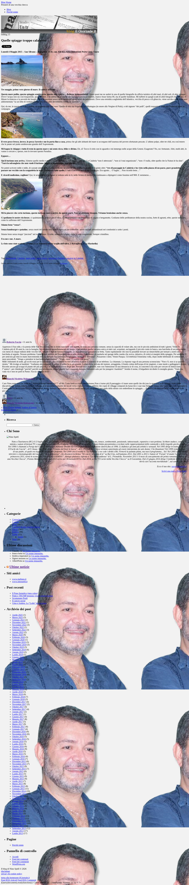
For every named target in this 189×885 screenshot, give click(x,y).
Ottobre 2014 (18, 796)
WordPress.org (18, 864)
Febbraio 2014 (18, 816)
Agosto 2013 (18, 831)
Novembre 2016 (19, 734)
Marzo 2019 (17, 664)
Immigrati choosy (8, 410)
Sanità (15, 534)
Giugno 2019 (18, 657)
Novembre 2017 (19, 704)
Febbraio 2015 (18, 786)
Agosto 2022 (18, 632)
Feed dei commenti (20, 861)
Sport (14, 539)
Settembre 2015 (19, 769)
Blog (9, 9)
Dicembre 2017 (19, 702)
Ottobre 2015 (18, 766)
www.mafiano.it (19, 579)
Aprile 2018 (17, 692)
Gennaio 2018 (18, 699)
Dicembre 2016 (19, 731)
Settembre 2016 (19, 739)
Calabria (21, 258)
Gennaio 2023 (18, 620)
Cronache (63, 263)
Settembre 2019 (19, 650)
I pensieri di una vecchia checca (26, 527)
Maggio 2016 (18, 749)
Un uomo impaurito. (31, 551)
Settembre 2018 (19, 679)
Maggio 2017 (18, 719)
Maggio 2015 (18, 779)
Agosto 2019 (18, 652)
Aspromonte (10, 258)
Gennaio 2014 (18, 818)
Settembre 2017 (19, 709)
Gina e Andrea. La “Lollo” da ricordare (29, 603)
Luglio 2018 (17, 684)
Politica (15, 532)
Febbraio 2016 (18, 756)
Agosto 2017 (18, 712)
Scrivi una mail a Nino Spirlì (174, 471)
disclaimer (5, 871)
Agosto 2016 (18, 741)
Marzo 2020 (17, 635)
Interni (15, 529)
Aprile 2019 (17, 662)
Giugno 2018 (18, 687)
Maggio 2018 (18, 689)
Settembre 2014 (19, 798)
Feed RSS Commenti (27, 880)
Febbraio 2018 (18, 697)
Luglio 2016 (17, 744)
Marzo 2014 (17, 813)
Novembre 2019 (19, 645)
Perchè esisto (12, 12)
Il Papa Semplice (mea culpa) (25, 593)
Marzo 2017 (17, 724)
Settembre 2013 (19, 828)
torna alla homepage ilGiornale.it (15, 877)
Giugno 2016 (18, 746)
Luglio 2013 (17, 833)
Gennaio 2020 (18, 640)
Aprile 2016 (17, 751)
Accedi (15, 856)
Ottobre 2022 (18, 627)
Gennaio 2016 (18, 759)
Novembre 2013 (19, 823)
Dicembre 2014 (19, 791)
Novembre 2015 (19, 764)
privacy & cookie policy (11, 874)
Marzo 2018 (17, 694)
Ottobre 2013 (18, 826)
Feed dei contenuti (20, 859)
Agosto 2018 (18, 682)
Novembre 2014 (19, 793)
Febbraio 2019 (18, 667)
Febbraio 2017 (18, 726)
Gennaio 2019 (18, 669)
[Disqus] (94, 301)
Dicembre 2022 (19, 622)
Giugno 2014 (18, 806)
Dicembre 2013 (19, 821)
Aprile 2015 (17, 781)
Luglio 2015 (17, 774)
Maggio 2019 (18, 659)
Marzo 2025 (17, 617)
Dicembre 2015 (19, 761)
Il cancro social (18, 601)
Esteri (14, 524)
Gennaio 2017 (18, 729)
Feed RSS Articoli (9, 880)
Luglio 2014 (17, 803)
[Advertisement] (27, 492)
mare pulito (31, 258)
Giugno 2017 (18, 717)
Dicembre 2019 (19, 642)
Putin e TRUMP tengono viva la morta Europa (32, 596)
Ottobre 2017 (18, 707)
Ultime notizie (19, 567)
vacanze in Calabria (74, 258)
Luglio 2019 (17, 654)
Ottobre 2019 (18, 647)
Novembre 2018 (19, 674)
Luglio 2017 (17, 714)
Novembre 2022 (19, 625)
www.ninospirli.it (179, 466)
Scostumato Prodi (20, 598)
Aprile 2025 (17, 615)
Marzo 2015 (17, 784)
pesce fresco (42, 258)
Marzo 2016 (17, 754)
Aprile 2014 (17, 811)
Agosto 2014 (18, 801)
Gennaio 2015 (18, 789)
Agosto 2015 (18, 771)
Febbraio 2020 (18, 637)
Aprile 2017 (17, 721)
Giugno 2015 (18, 776)
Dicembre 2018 (19, 672)
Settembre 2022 (19, 630)
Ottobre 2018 (18, 677)
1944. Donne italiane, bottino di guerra (20, 407)
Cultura (15, 522)
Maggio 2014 (18, 808)
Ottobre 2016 (18, 736)
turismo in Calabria (56, 258)
